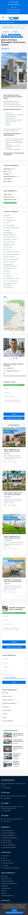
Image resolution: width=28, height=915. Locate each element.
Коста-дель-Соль (8, 489)
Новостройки (18, 25)
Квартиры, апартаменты (8, 699)
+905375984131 (7, 810)
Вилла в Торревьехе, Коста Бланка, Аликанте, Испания (12, 450)
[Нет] (26, 909)
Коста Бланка (15, 445)
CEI (2, 25)
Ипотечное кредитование (9, 847)
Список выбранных (15, 4)
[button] (3, 70)
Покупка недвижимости (9, 833)
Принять (14, 910)
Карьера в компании (8, 863)
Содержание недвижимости (10, 837)
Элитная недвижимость (8, 720)
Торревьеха (8, 445)
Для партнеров (7, 860)
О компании (6, 855)
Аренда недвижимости (9, 835)
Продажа (24, 25)
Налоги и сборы (7, 840)
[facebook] (10, 2)
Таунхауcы (4, 717)
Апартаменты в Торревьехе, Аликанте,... (17, 755)
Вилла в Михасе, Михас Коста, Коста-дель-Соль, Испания (13, 493)
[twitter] (14, 2)
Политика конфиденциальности (14, 912)
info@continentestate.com (13, 371)
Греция (5, 25)
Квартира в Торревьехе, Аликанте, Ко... (17, 763)
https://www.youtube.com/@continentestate (15, 376)
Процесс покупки (7, 842)
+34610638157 (10, 368)
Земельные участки (7, 696)
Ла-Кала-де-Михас (9, 487)
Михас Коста (18, 487)
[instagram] (18, 2)
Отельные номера (6, 710)
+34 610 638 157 (13, 12)
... (15, 459)
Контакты (5, 865)
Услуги (4, 858)
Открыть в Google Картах (10, 202)
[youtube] (16, 2)
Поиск (14, 682)
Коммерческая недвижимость (9, 703)
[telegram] (12, 2)
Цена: (3, 677)
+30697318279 (7, 821)
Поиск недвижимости (8, 830)
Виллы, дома (12, 25)
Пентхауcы (4, 713)
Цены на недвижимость (9, 845)
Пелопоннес (5, 26)
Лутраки (11, 26)
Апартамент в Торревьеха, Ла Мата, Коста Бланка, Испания (13, 580)
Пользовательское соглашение (11, 868)
